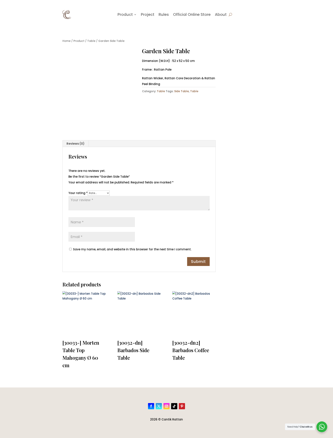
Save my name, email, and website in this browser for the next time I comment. (132, 249)
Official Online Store (192, 14)
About (221, 14)
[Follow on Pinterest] (182, 406)
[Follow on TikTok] (174, 406)
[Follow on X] (159, 406)
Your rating (78, 193)
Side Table (181, 91)
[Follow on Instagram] (166, 406)
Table (91, 41)
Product (125, 14)
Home (66, 41)
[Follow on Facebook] (151, 406)
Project (147, 14)
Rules (164, 14)
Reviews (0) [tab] (75, 144)
